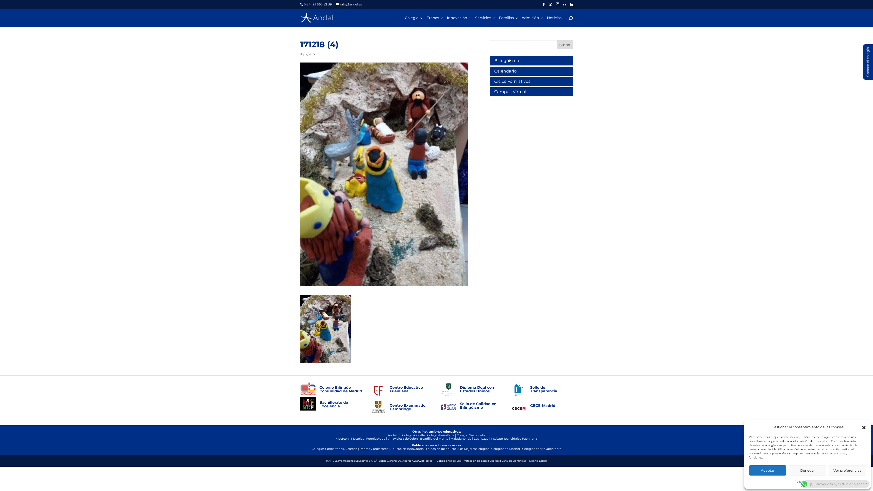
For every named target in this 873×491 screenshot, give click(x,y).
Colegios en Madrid (505, 449)
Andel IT (394, 435)
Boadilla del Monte (434, 438)
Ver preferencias (847, 470)
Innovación (457, 18)
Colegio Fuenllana (440, 435)
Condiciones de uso (449, 460)
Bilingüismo (506, 60)
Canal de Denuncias (514, 460)
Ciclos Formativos (512, 81)
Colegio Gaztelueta (471, 435)
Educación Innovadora (407, 449)
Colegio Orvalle (413, 435)
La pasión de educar (441, 449)
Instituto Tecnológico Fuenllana (513, 438)
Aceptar (768, 470)
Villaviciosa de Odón (403, 438)
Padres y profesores (374, 449)
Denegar (807, 470)
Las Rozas (481, 438)
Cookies (494, 460)
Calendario (505, 71)
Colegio (412, 18)
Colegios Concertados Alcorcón (334, 449)
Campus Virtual (510, 91)
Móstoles (357, 438)
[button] (864, 427)
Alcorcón (342, 438)
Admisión (530, 18)
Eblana (543, 460)
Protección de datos (475, 460)
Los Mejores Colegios (473, 449)
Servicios (483, 18)
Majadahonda (461, 438)
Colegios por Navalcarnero (541, 449)
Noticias (554, 18)
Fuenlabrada (375, 438)
